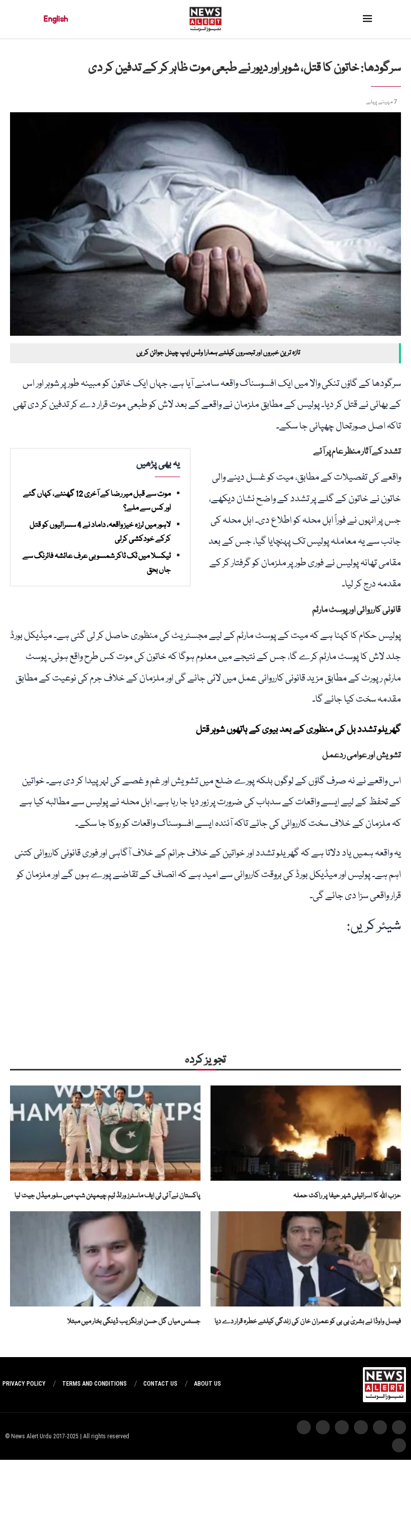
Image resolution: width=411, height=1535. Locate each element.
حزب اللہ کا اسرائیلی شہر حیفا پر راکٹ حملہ (347, 1195)
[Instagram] (399, 1427)
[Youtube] (342, 1427)
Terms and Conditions (94, 1383)
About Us (207, 1383)
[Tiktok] (323, 1427)
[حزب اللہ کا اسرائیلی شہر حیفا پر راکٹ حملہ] (306, 1133)
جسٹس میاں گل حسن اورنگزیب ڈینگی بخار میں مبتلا (133, 1321)
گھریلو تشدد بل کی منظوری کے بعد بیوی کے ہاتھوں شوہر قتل (298, 729)
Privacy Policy (24, 1383)
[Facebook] (304, 1427)
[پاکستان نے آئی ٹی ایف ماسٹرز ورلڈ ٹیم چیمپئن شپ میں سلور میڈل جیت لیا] (105, 1133)
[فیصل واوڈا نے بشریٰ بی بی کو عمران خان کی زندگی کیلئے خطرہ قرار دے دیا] (306, 1258)
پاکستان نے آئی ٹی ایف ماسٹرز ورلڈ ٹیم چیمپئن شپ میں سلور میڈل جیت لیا (107, 1195)
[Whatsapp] (361, 1427)
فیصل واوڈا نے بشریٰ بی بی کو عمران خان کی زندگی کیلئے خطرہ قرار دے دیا (308, 1321)
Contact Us (160, 1383)
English (56, 19)
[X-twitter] (380, 1427)
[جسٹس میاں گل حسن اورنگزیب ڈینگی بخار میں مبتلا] (105, 1258)
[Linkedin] (399, 1445)
